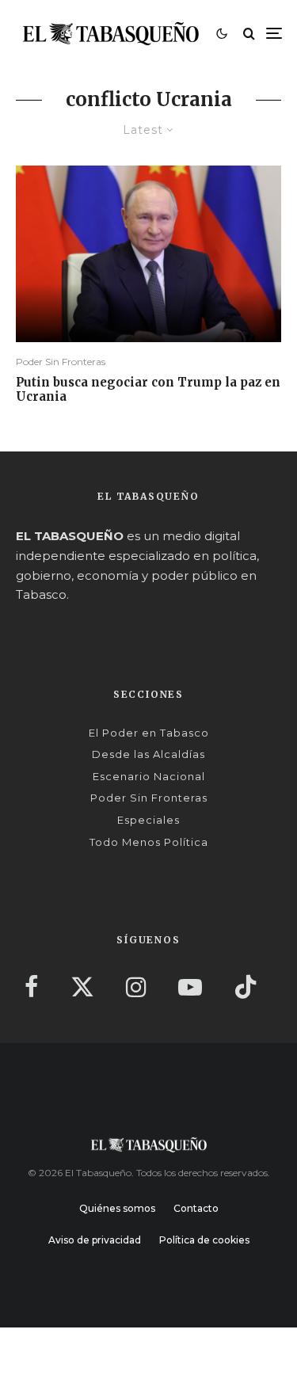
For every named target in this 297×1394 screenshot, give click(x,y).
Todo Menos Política (148, 842)
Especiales (148, 819)
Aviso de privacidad (94, 1240)
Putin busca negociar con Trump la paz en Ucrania (148, 389)
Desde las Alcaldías (148, 754)
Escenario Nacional (149, 776)
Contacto (196, 1208)
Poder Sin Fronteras (60, 362)
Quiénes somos (117, 1208)
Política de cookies (204, 1240)
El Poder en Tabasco (149, 732)
